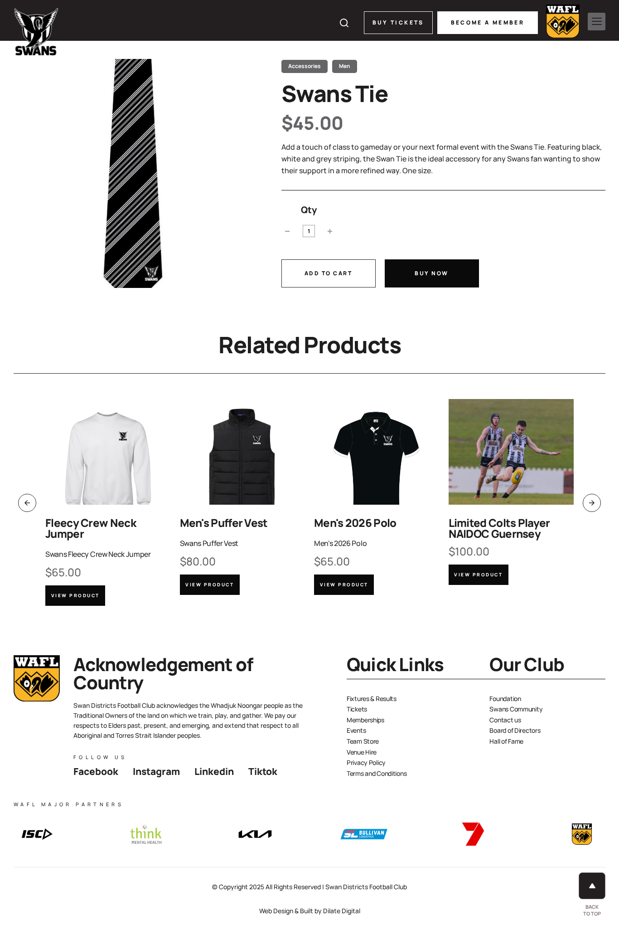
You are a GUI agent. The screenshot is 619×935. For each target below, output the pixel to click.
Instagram (156, 771)
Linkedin (214, 771)
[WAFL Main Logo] (563, 21)
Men (344, 66)
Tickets (357, 709)
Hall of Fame (506, 741)
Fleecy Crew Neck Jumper (90, 528)
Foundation (505, 698)
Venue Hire (362, 752)
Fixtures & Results (372, 698)
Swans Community (515, 709)
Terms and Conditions (376, 773)
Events (356, 730)
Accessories (304, 66)
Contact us (505, 720)
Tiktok (262, 771)
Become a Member (487, 22)
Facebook (95, 771)
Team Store (363, 741)
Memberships (365, 720)
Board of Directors (514, 730)
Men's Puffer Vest (224, 522)
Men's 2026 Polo (355, 522)
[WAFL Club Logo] (36, 32)
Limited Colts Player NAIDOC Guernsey (499, 528)
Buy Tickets (398, 22)
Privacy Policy (366, 762)
